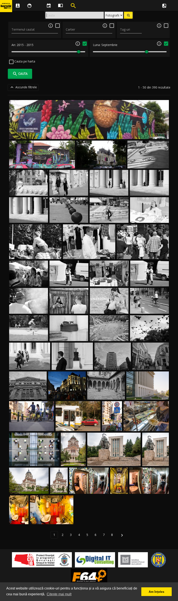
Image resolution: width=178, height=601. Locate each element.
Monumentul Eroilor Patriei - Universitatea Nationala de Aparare (155, 453)
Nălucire (28, 336)
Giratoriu (109, 336)
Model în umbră (109, 190)
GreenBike (112, 426)
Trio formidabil (30, 364)
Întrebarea (149, 281)
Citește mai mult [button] (59, 594)
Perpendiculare (147, 394)
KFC (109, 217)
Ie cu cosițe (28, 281)
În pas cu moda (69, 190)
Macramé (149, 217)
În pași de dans (148, 163)
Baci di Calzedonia (109, 308)
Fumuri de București (28, 308)
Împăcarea (69, 281)
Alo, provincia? (109, 281)
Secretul (143, 254)
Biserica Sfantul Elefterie (73, 457)
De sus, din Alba (89, 254)
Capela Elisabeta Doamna (29, 488)
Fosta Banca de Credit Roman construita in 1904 (28, 390)
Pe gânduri (69, 217)
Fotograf (28, 217)
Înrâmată (68, 308)
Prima (28, 190)
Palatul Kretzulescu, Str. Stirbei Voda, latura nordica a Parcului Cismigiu (101, 159)
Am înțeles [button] (156, 591)
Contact (69, 336)
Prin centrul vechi (151, 364)
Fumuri (72, 364)
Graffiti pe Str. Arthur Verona (89, 134)
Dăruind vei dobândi (149, 308)
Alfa (78, 426)
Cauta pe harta (24, 61)
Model (149, 190)
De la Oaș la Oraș (35, 254)
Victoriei (31, 426)
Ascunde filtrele (23, 87)
